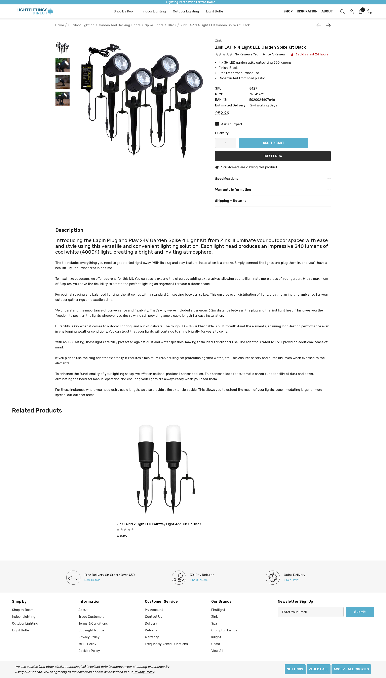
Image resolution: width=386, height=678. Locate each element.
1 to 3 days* (292, 580)
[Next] (327, 25)
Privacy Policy (143, 672)
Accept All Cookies (351, 669)
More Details (92, 580)
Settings (295, 669)
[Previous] (319, 25)
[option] (100, 578)
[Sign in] (351, 11)
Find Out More (199, 580)
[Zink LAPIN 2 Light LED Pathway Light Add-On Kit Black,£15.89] (166, 469)
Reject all (319, 669)
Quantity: (222, 133)
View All (217, 651)
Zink (218, 40)
